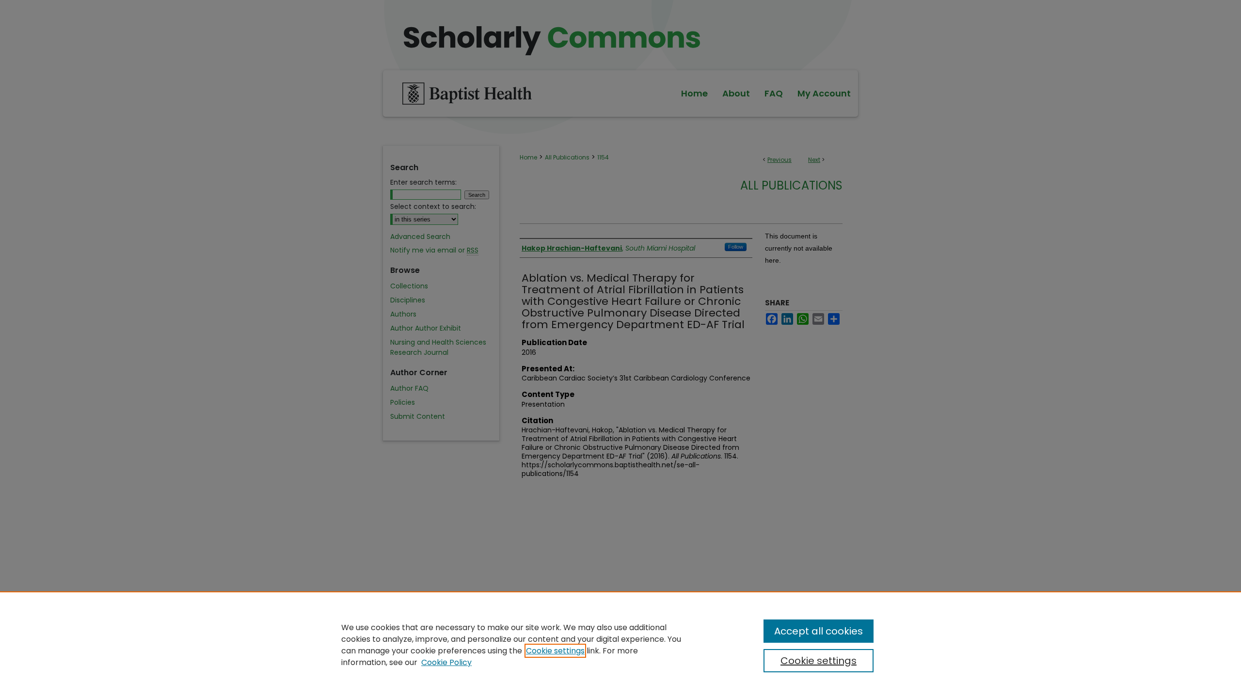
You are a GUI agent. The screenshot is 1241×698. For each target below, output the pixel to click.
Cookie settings (555, 650)
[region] (620, 644)
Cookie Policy (446, 662)
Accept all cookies (818, 631)
